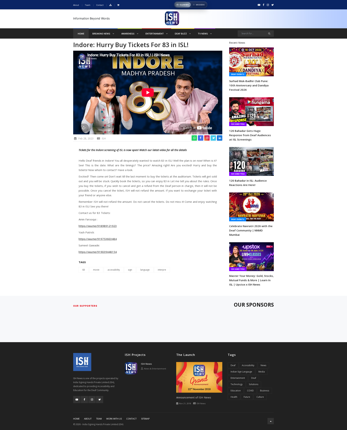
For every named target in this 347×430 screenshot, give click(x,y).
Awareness (128, 33)
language (145, 269)
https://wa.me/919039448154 (98, 252)
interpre (162, 269)
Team (87, 5)
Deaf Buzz (181, 33)
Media (261, 371)
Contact (100, 5)
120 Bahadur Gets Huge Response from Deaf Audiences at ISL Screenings (250, 135)
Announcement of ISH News (193, 397)
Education (236, 390)
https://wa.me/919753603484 (98, 239)
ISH (104, 138)
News (263, 365)
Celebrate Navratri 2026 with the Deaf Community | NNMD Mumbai (251, 230)
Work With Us (114, 418)
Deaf (233, 365)
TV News (203, 33)
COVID (250, 390)
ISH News (146, 363)
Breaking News (101, 33)
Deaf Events (237, 74)
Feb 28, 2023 (85, 138)
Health (234, 396)
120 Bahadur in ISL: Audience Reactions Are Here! (248, 183)
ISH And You (238, 124)
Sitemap (145, 418)
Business (264, 390)
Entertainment (154, 33)
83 (83, 269)
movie (96, 269)
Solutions (253, 384)
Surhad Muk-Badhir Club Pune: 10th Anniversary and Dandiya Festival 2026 (249, 85)
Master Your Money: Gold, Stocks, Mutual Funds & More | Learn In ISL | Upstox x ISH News (251, 280)
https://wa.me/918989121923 (98, 226)
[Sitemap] (110, 5)
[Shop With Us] (118, 5)
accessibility (114, 269)
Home (81, 33)
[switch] (190, 5)
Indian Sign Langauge (241, 371)
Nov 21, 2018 (185, 403)
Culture (260, 396)
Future (247, 396)
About (76, 5)
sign (130, 269)
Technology (237, 384)
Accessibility (248, 365)
